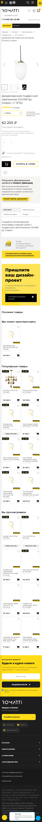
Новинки (16, 25)
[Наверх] (4, 817)
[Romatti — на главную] (12, 702)
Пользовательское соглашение (12, 776)
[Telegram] (10, 2)
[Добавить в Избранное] (18, 327)
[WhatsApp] (6, 2)
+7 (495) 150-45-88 (10, 19)
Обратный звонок (34, 19)
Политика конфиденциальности (12, 772)
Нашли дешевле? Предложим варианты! (18, 155)
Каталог (7, 26)
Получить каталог (16, 199)
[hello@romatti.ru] (14, 2)
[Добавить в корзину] (18, 355)
